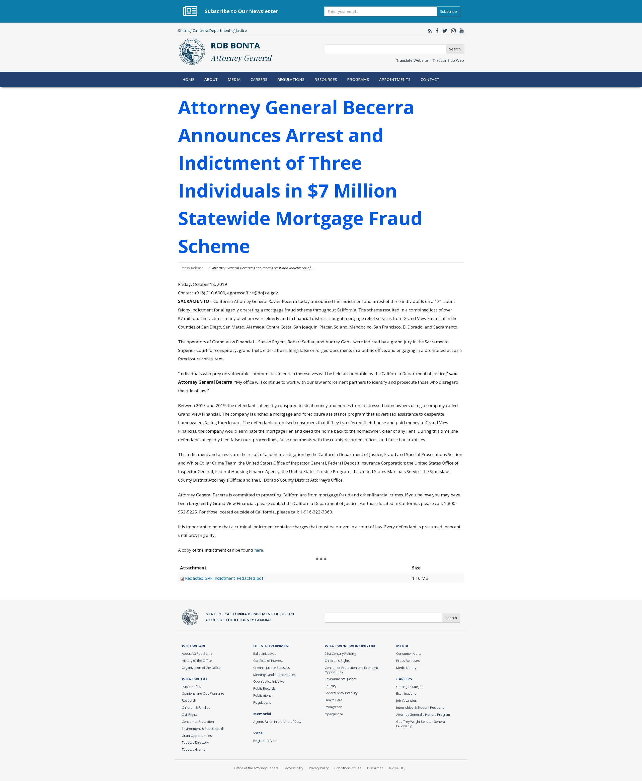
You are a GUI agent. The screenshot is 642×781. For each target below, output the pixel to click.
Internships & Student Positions (420, 707)
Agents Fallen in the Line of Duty (277, 721)
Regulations (290, 79)
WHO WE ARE (194, 645)
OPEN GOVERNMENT (272, 645)
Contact (430, 79)
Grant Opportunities (197, 735)
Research (189, 700)
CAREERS (404, 678)
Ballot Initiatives (264, 653)
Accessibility (294, 768)
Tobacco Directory (195, 742)
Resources (325, 79)
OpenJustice (334, 714)
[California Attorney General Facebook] (436, 30)
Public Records (264, 688)
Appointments (395, 79)
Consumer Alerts (409, 653)
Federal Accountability (341, 693)
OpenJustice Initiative (269, 681)
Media (234, 79)
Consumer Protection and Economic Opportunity (351, 669)
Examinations (406, 693)
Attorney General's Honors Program (423, 714)
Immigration (333, 707)
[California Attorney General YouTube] (460, 30)
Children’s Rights (337, 660)
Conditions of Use (347, 768)
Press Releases (408, 660)
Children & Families (196, 707)
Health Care (333, 700)
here (258, 550)
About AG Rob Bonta (197, 653)
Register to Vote (265, 740)
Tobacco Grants (193, 749)
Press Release (192, 268)
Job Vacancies (406, 700)
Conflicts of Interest (268, 660)
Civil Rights (190, 714)
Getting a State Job (410, 686)
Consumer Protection (198, 721)
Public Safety (191, 686)
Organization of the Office (201, 667)
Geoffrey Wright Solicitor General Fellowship (421, 723)
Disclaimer (375, 768)
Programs (358, 79)
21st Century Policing (340, 653)
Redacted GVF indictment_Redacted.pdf (224, 578)
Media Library (406, 667)
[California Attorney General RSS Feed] (428, 30)
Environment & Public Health (203, 728)
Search (455, 48)
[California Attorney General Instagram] (452, 30)
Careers (259, 79)
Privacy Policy (319, 768)
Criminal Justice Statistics (271, 667)
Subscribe (448, 11)
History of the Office (197, 660)
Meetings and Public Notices (274, 674)
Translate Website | (430, 60)
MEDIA (402, 645)
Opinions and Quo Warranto (203, 693)
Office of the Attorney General (256, 768)
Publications (262, 695)
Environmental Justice (341, 679)
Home (188, 79)
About (211, 79)
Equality (330, 686)
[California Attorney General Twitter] (443, 30)
